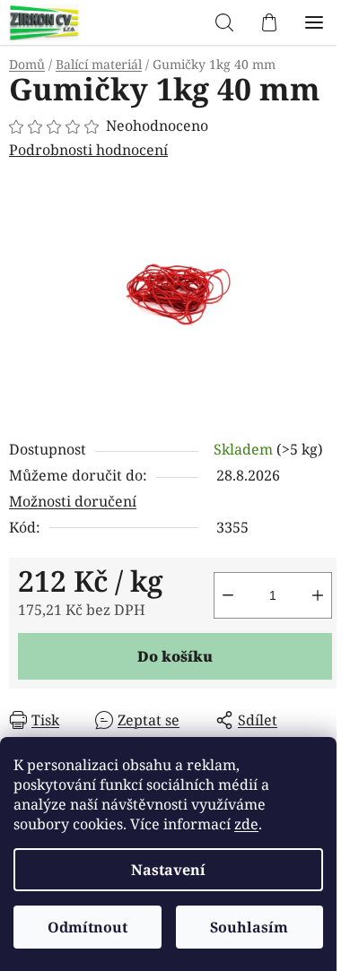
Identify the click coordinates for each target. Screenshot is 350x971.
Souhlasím (249, 927)
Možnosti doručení (72, 501)
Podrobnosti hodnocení (88, 150)
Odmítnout (87, 927)
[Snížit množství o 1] (227, 595)
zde (246, 824)
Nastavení (168, 870)
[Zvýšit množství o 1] (317, 595)
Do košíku (175, 656)
